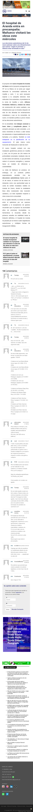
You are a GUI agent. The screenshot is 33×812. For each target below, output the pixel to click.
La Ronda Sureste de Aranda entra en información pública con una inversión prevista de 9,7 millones (17, 711)
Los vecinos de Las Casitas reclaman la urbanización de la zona (17, 757)
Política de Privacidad (11, 806)
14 (14, 54)
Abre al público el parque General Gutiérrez (16, 743)
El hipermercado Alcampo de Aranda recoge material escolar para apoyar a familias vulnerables (17, 735)
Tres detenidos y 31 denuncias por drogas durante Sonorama (18, 739)
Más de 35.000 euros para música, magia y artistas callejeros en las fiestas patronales (18, 692)
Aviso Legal (3, 806)
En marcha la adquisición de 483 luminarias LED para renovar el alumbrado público (18, 721)
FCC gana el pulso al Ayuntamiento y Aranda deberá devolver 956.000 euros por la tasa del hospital (11, 257)
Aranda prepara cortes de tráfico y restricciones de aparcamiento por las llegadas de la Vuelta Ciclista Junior (17, 687)
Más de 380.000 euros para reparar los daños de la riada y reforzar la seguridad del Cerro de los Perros (17, 702)
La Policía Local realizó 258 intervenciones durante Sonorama (18, 753)
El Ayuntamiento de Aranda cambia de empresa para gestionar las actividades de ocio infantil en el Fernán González (18, 697)
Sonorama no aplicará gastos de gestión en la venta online (17, 746)
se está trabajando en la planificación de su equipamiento (16, 139)
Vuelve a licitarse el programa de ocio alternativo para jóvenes (16, 678)
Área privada (29, 806)
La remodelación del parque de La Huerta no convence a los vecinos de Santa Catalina (18, 726)
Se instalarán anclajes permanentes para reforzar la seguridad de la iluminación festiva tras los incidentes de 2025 (17, 716)
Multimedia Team (22, 811)
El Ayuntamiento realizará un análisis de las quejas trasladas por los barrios (17, 750)
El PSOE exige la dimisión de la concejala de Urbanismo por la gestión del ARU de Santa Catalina (17, 707)
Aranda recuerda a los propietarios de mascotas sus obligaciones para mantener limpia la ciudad (18, 731)
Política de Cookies (21, 806)
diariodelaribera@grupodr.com (12, 779)
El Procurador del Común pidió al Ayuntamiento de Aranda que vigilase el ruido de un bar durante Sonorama (17, 683)
